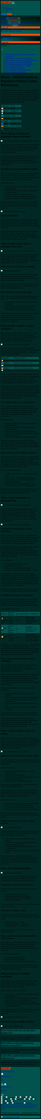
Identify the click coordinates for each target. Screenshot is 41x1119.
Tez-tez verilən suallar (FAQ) (15, 72)
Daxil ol (3, 14)
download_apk (11, 1117)
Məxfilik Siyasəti (18, 1105)
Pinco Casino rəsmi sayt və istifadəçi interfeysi (21, 60)
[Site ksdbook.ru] (6, 3)
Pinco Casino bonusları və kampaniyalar (19, 64)
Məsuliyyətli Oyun (31, 1105)
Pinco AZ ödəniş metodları (14, 68)
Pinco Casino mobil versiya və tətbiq (18, 66)
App (6, 11)
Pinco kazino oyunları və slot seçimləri (18, 62)
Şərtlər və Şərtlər (6, 1107)
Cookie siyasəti (18, 1107)
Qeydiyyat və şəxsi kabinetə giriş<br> (18, 58)
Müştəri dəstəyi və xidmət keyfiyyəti (17, 70)
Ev (6, 7)
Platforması (9, 9)
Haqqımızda (28, 1107)
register (9, 14)
